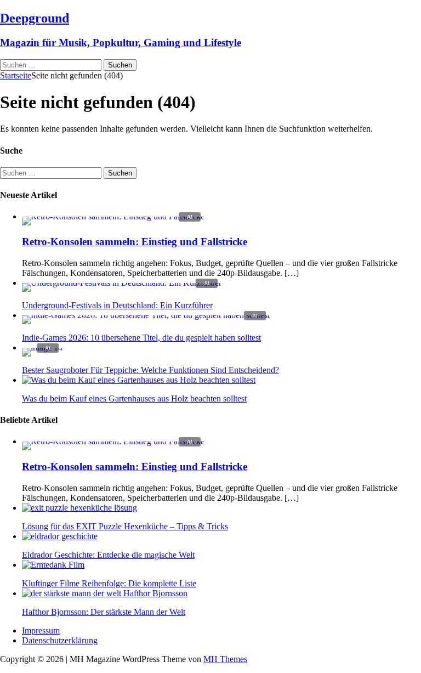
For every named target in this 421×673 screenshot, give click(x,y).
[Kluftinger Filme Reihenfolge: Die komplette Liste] (53, 564)
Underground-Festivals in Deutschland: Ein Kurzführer (117, 305)
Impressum (41, 630)
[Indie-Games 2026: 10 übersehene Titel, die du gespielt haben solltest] (146, 315)
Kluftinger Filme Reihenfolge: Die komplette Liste (109, 583)
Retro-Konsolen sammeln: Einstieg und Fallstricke (134, 241)
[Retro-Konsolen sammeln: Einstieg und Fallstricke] (113, 216)
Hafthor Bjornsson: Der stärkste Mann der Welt (103, 612)
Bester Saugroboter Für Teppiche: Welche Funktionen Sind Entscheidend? (150, 370)
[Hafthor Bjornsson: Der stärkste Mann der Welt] (104, 593)
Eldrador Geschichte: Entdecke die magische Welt (108, 554)
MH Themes (225, 659)
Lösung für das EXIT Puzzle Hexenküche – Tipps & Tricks (125, 526)
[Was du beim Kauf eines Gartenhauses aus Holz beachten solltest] (138, 379)
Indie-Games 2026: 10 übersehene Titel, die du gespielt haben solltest (141, 337)
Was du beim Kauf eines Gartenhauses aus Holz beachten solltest (134, 398)
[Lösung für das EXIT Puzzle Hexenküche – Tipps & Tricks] (79, 507)
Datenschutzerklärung (60, 640)
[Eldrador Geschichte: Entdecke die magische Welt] (60, 536)
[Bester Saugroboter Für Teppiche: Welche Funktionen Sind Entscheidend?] (42, 347)
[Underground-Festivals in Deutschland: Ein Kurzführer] (121, 282)
